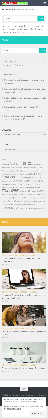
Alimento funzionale (24, 167)
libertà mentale (8, 198)
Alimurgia (34, 167)
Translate (20, 65)
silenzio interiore (25, 208)
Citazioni (13, 177)
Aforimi (5, 164)
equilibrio (29, 184)
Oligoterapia (18, 205)
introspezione (19, 194)
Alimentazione (36, 164)
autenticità (18, 171)
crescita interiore (9, 181)
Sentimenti (10, 208)
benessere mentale (11, 174)
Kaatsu (29, 194)
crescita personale (24, 181)
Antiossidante (7, 171)
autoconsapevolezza (30, 171)
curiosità (37, 181)
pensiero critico (29, 205)
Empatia (20, 184)
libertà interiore (39, 194)
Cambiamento (24, 174)
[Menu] (45, 3)
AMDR (41, 167)
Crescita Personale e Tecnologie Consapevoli (19, 255)
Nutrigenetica (34, 201)
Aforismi (20, 163)
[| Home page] (19, 3)
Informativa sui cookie (14, 409)
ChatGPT (35, 174)
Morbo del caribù (22, 201)
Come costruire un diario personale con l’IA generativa (23, 368)
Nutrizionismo (9, 205)
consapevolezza (32, 177)
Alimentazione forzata (9, 167)
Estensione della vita (33, 188)
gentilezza (23, 191)
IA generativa (36, 191)
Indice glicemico (7, 194)
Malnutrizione (19, 198)
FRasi (10, 191)
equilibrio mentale (17, 188)
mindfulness (10, 201)
